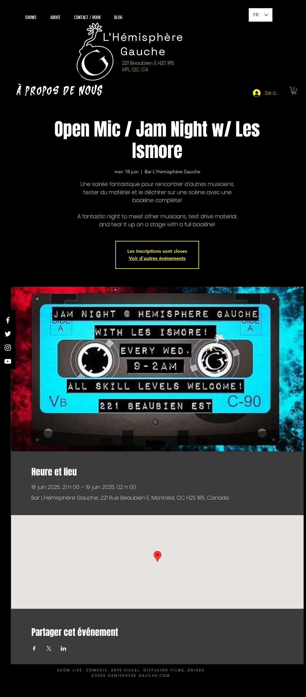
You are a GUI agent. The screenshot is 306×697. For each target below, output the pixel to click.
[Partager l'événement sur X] (49, 648)
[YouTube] (8, 361)
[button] (294, 90)
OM (166, 675)
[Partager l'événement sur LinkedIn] (63, 648)
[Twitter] (8, 334)
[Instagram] (8, 347)
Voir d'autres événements (157, 258)
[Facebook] (8, 320)
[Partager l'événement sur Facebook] (34, 648)
